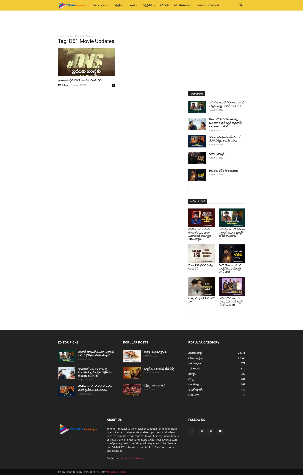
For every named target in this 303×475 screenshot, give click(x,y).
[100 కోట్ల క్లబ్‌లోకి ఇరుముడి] (197, 175)
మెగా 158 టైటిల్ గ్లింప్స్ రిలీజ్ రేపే (200, 267)
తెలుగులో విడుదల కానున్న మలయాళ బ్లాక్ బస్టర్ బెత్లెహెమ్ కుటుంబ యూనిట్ (225, 123)
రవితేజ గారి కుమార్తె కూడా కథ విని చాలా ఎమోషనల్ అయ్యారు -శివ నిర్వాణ (199, 234)
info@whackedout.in (133, 458)
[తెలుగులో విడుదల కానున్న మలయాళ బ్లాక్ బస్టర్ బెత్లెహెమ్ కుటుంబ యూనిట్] (197, 124)
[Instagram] (201, 431)
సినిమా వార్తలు (99, 5)
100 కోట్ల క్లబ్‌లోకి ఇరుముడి (223, 170)
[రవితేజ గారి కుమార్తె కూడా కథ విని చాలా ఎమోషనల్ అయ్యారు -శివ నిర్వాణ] (201, 217)
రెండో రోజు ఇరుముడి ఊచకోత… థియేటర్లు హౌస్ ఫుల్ (230, 268)
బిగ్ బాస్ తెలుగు (181, 5)
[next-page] (196, 188)
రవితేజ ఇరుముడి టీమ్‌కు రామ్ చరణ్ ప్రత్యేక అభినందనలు (225, 138)
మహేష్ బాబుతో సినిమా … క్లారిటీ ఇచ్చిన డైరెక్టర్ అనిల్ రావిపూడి (226, 104)
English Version (208, 5)
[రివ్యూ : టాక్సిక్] (197, 158)
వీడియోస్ (164, 5)
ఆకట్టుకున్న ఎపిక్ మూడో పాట (201, 300)
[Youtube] (220, 431)
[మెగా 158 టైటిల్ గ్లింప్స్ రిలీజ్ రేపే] (201, 253)
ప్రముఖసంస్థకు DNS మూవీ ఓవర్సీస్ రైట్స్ (80, 80)
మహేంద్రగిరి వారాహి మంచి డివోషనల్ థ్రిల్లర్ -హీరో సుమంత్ (231, 301)
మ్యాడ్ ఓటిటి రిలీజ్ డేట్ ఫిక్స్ (159, 368)
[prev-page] (190, 188)
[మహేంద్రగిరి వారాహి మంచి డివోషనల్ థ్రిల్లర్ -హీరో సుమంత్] (232, 286)
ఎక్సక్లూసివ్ (147, 5)
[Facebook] (191, 431)
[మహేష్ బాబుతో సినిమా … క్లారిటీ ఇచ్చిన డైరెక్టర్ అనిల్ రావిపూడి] (197, 107)
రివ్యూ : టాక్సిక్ (216, 154)
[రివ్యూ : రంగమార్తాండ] (132, 356)
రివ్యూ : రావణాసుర (153, 385)
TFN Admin (63, 85)
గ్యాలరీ (132, 5)
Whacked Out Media (116, 471)
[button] (241, 5)
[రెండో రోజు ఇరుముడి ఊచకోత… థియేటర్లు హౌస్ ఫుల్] (232, 253)
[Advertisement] (151, 23)
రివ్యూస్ (117, 5)
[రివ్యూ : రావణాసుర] (132, 390)
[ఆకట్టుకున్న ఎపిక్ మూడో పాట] (201, 286)
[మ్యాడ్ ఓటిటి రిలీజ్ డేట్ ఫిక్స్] (132, 373)
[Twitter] (210, 431)
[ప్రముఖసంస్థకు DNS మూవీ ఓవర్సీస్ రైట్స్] (86, 62)
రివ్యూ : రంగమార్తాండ (155, 351)
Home (61, 35)
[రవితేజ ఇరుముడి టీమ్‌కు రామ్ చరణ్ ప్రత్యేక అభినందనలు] (197, 141)
